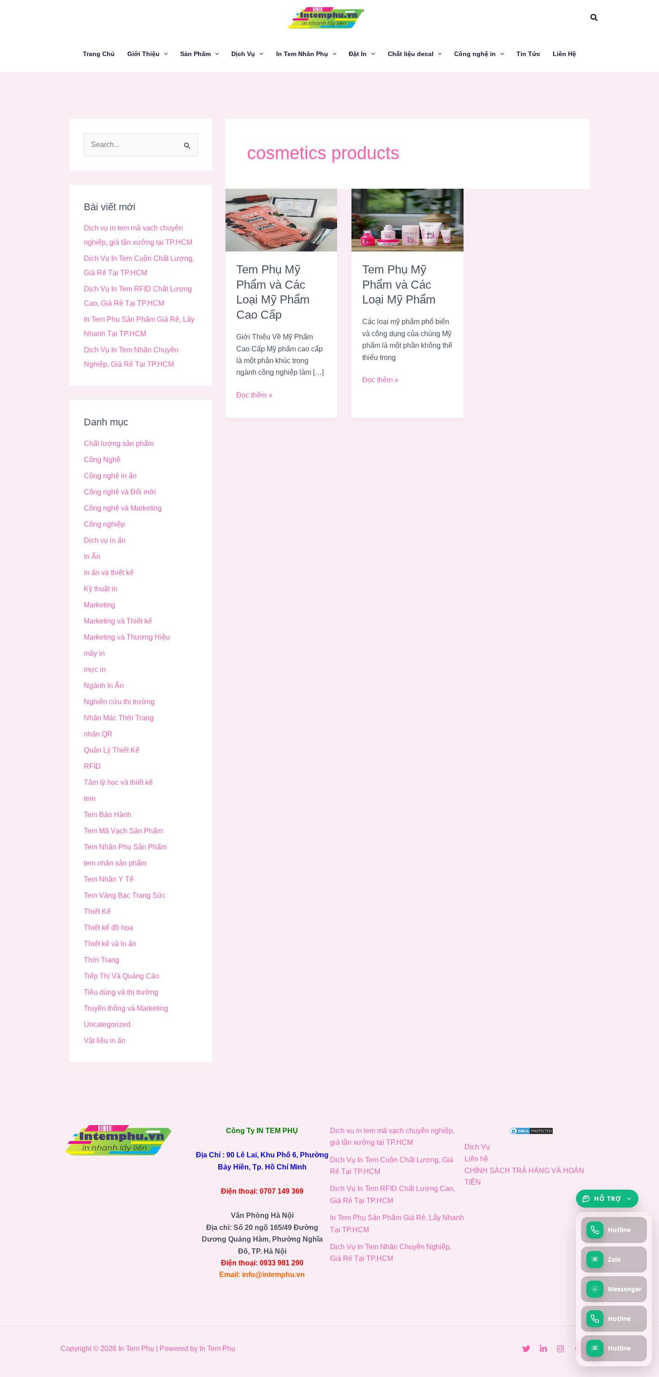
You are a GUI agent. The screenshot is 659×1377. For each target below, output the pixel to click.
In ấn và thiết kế (109, 572)
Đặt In (358, 53)
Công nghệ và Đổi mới (120, 492)
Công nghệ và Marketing (123, 508)
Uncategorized (107, 1024)
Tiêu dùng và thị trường (121, 992)
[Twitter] (526, 1349)
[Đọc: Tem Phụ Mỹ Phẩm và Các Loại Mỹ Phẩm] (407, 219)
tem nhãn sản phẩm (115, 863)
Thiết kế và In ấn (110, 944)
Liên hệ (476, 1159)
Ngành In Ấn (104, 685)
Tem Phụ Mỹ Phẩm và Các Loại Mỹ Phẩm (399, 285)
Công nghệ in (475, 53)
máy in (94, 653)
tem (89, 798)
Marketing (99, 605)
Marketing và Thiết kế (118, 621)
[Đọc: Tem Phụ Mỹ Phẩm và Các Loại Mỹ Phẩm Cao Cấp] (281, 219)
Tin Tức (528, 53)
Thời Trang (101, 960)
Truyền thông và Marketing (126, 1008)
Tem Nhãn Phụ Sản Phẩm (125, 847)
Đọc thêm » (254, 394)
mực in (95, 669)
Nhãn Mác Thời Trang (119, 718)
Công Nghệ (102, 459)
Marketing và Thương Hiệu (127, 637)
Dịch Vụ (243, 53)
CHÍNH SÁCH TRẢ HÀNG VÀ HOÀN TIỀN (524, 1176)
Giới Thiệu (143, 53)
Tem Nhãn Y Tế (109, 879)
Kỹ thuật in (100, 589)
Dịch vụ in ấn (105, 540)
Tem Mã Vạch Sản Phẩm (123, 831)
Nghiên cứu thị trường (119, 702)
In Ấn (92, 556)
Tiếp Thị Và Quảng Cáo (121, 976)
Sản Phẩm (195, 53)
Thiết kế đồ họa (108, 927)
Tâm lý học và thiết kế (118, 782)
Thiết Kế (97, 911)
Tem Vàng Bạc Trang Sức (125, 895)
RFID (92, 766)
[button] (594, 18)
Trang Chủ (99, 53)
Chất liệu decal (411, 53)
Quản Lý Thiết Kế (111, 750)
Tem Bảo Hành (107, 814)
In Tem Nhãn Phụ (302, 53)
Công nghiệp (104, 524)
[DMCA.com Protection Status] (531, 1131)
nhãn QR (98, 734)
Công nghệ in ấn (110, 476)
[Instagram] (560, 1349)
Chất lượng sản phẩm (119, 443)
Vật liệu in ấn (105, 1040)
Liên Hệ (564, 53)
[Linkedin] (543, 1349)
